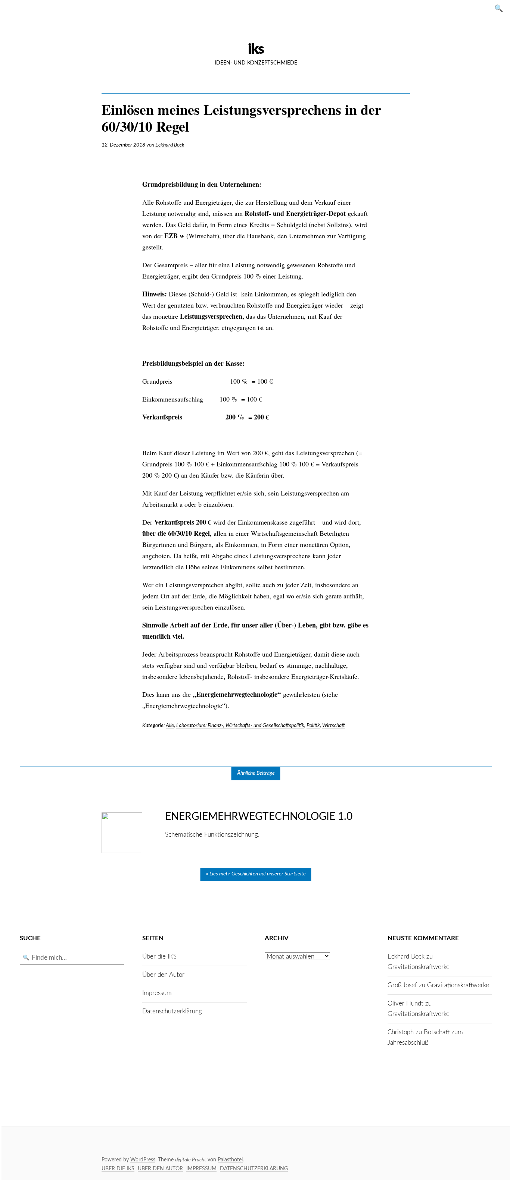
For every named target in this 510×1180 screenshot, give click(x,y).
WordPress (142, 1159)
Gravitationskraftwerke (419, 967)
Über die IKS (159, 956)
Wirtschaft (333, 725)
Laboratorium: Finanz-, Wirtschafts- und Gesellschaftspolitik (240, 725)
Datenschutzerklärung (172, 1011)
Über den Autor (163, 975)
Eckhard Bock (169, 145)
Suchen (501, 8)
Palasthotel (230, 1159)
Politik (313, 725)
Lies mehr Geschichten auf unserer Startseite (257, 874)
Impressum (157, 993)
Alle (170, 725)
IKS (256, 49)
